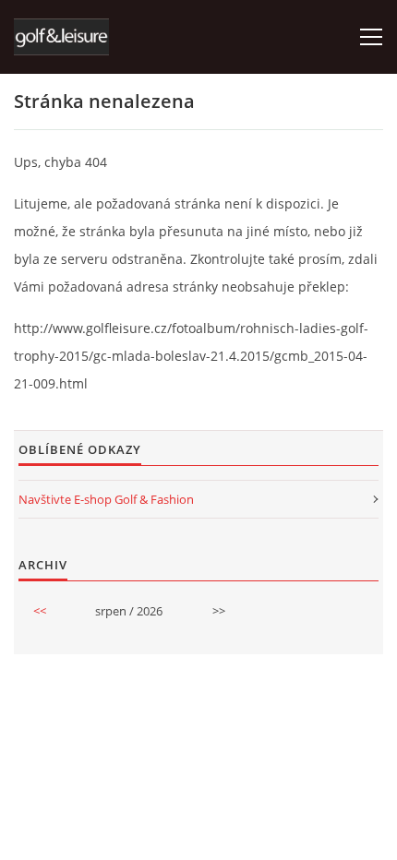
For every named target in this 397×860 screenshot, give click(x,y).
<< (39, 611)
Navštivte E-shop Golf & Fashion (106, 499)
